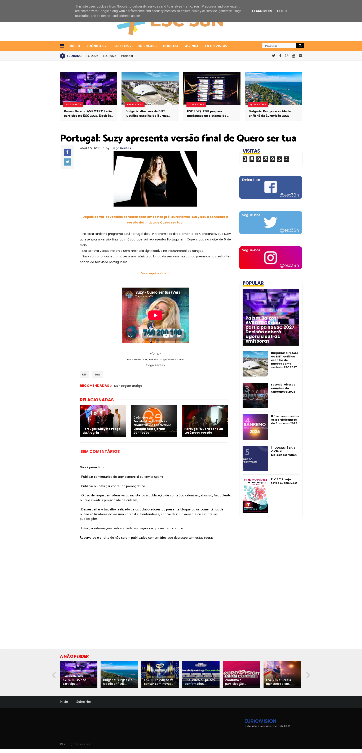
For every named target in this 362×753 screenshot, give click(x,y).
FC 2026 (92, 56)
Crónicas (95, 46)
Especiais (120, 46)
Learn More (262, 11)
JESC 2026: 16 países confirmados (200, 682)
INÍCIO (75, 46)
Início (64, 702)
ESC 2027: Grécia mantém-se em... (278, 682)
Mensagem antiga (128, 386)
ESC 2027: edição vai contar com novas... (159, 682)
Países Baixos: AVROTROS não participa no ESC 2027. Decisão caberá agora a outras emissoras (88, 113)
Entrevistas (216, 46)
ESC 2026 (109, 56)
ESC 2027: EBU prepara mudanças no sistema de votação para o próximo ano (209, 113)
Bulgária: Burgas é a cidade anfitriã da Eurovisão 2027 (270, 113)
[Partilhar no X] (67, 162)
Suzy (97, 374)
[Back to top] (352, 743)
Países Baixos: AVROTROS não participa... (74, 680)
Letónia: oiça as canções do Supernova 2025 (283, 388)
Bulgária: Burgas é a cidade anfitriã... (117, 682)
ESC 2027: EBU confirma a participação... (236, 680)
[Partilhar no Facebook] (67, 152)
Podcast (171, 46)
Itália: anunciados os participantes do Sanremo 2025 (285, 419)
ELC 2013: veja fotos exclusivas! (284, 481)
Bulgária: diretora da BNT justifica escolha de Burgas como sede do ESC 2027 (146, 113)
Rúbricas (146, 46)
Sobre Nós (84, 702)
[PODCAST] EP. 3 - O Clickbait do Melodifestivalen (284, 451)
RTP (84, 374)
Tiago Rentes (121, 148)
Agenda (192, 46)
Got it (282, 11)
